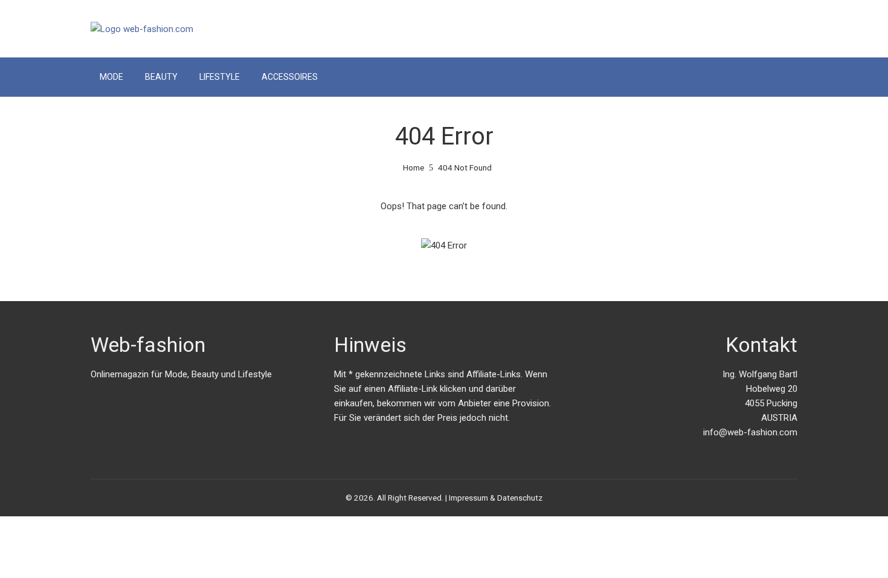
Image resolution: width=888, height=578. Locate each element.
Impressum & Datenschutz (495, 497)
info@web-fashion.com (750, 432)
